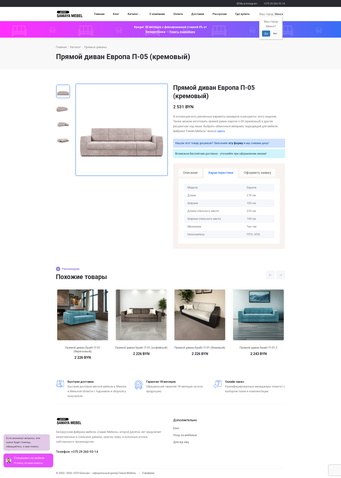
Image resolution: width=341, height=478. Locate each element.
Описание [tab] (190, 172)
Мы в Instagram (248, 3)
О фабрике (148, 473)
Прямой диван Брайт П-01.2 (258, 347)
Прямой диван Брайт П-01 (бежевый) (199, 347)
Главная (99, 14)
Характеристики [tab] (220, 172)
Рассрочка (220, 14)
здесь (221, 131)
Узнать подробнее (182, 32)
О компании (157, 14)
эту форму (235, 143)
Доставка (197, 14)
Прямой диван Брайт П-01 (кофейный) (141, 347)
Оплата (178, 14)
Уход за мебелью (185, 435)
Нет (275, 33)
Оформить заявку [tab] (257, 172)
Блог (116, 14)
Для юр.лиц (181, 442)
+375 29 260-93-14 (274, 3)
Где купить (242, 14)
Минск (279, 14)
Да (266, 33)
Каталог (133, 14)
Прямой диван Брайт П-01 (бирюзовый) (82, 349)
